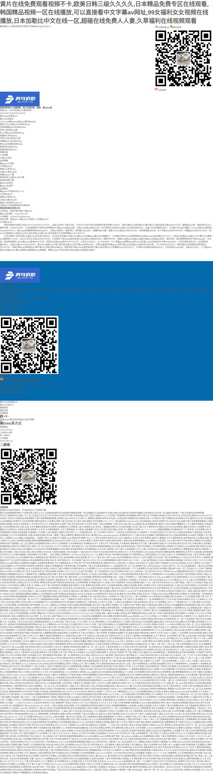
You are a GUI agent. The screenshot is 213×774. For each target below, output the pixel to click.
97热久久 (54, 543)
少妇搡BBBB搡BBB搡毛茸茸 (133, 608)
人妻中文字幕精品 (58, 675)
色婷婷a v (149, 753)
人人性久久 (108, 692)
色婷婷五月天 (184, 761)
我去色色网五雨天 (33, 647)
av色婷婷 (132, 705)
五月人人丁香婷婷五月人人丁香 (181, 602)
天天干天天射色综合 (168, 761)
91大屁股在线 (75, 761)
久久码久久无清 (105, 602)
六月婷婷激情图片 (164, 608)
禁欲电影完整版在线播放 (27, 594)
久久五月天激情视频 (18, 535)
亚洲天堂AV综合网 (151, 711)
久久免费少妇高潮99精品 (101, 630)
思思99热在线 (151, 655)
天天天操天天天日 (132, 610)
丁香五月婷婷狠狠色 (40, 697)
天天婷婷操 (105, 610)
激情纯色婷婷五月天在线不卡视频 (24, 692)
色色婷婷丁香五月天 (195, 619)
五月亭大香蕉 (84, 541)
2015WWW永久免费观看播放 (45, 549)
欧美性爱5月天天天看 (155, 680)
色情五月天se (153, 638)
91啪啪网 (206, 557)
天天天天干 (196, 557)
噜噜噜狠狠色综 (182, 672)
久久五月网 (124, 647)
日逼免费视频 (60, 644)
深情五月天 (137, 652)
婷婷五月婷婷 (144, 585)
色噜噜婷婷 (169, 722)
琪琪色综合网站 (62, 641)
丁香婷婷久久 (72, 669)
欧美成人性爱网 (193, 728)
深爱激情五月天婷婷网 (80, 700)
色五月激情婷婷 (164, 731)
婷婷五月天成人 (110, 518)
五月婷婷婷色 (23, 605)
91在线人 (121, 641)
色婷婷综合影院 (120, 616)
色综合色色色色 (153, 683)
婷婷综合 (123, 680)
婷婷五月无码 (164, 605)
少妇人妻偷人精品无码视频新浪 (48, 636)
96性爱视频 (127, 761)
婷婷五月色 (207, 633)
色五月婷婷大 (79, 652)
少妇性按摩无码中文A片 (128, 708)
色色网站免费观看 (180, 703)
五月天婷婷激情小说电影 (25, 613)
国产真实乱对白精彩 (158, 568)
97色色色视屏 (166, 756)
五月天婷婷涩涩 (114, 622)
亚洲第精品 (7, 521)
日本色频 (44, 692)
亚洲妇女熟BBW (105, 675)
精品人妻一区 (64, 655)
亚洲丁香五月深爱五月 (81, 719)
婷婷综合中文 (110, 563)
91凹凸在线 (148, 552)
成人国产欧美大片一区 (78, 546)
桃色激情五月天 (164, 664)
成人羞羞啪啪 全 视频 (122, 719)
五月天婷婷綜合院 (11, 527)
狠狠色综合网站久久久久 (123, 683)
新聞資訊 (4, 152)
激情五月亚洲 (43, 675)
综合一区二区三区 (90, 658)
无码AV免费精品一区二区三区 (41, 686)
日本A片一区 (39, 736)
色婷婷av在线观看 (192, 770)
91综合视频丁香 (202, 577)
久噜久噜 (106, 697)
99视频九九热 (164, 515)
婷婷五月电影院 (201, 549)
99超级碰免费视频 (45, 563)
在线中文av (111, 641)
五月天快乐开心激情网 (156, 549)
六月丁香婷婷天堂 (19, 756)
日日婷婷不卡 (83, 630)
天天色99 (102, 761)
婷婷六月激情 (111, 605)
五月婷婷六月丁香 (115, 596)
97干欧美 (71, 675)
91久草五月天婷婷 (87, 733)
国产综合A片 (14, 666)
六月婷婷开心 (130, 577)
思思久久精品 (72, 664)
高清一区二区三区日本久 (43, 546)
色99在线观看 (195, 633)
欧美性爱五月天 (146, 602)
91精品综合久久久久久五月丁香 (102, 703)
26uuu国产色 (82, 725)
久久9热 (82, 739)
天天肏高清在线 (175, 616)
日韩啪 (144, 658)
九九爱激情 (90, 568)
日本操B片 (50, 580)
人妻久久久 (190, 582)
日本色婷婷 (27, 728)
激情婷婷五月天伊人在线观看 (189, 552)
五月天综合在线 (172, 622)
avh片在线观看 (84, 577)
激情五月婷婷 (149, 725)
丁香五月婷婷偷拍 (171, 557)
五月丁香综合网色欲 (132, 739)
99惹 (30, 535)
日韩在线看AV (151, 555)
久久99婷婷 (188, 733)
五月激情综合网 (38, 745)
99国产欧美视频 (187, 745)
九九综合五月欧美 (177, 563)
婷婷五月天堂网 (27, 619)
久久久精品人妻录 (172, 708)
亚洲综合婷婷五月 (160, 521)
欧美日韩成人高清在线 (122, 541)
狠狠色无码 (159, 622)
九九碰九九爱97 (165, 555)
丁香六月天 (97, 599)
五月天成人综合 (190, 560)
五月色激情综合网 (142, 672)
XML (19, 392)
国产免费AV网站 (138, 605)
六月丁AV (83, 703)
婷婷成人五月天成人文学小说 (143, 580)
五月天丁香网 (196, 672)
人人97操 (169, 624)
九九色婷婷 (82, 610)
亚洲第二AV (164, 541)
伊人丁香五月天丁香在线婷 (106, 543)
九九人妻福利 (47, 761)
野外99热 (158, 619)
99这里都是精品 (188, 708)
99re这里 (116, 546)
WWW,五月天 (9, 594)
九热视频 (152, 664)
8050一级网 (186, 591)
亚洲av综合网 (15, 683)
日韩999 (38, 627)
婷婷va (196, 700)
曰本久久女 (5, 669)
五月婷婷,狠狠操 (114, 585)
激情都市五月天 (53, 731)
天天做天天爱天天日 (108, 538)
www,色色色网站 (186, 683)
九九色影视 (91, 767)
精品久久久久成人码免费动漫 (69, 638)
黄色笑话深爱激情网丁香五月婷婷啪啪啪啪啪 (36, 518)
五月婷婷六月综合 (39, 608)
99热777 (167, 633)
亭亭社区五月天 (38, 725)
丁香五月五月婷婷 (205, 566)
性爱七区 (200, 605)
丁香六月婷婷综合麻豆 (59, 750)
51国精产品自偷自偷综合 (201, 666)
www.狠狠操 (191, 608)
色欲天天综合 (122, 560)
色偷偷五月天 (117, 756)
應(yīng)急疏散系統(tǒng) (11, 144)
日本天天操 (25, 608)
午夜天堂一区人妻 (108, 661)
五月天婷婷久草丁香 (176, 636)
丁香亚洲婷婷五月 (19, 669)
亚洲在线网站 (62, 658)
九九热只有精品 (201, 655)
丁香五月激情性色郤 (174, 705)
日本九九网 (129, 619)
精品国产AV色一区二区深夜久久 (182, 568)
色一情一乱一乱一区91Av (160, 770)
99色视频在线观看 (119, 555)
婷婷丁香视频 (119, 630)
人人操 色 (132, 680)
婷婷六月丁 (123, 552)
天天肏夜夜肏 (145, 521)
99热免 (107, 541)
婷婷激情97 (100, 622)
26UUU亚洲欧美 (91, 736)
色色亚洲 (162, 697)
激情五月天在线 (155, 557)
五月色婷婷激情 (87, 753)
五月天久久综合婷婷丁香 (111, 739)
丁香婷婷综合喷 (20, 686)
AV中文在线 (62, 624)
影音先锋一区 (145, 647)
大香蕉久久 (148, 661)
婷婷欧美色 (198, 767)
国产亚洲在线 (164, 747)
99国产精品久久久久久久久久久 (65, 616)
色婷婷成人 (26, 524)
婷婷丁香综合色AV (117, 655)
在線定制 (162, 90)
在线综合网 (36, 571)
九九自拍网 (156, 728)
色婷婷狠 (63, 543)
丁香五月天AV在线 (24, 622)
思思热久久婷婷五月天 (21, 546)
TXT (26, 392)
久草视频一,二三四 (106, 725)
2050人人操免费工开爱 (96, 770)
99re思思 (75, 697)
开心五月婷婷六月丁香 (45, 733)
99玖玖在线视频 (62, 613)
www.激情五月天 (168, 577)
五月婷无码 (67, 683)
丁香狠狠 (106, 527)
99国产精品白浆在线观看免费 (137, 750)
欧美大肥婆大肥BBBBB (139, 633)
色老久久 (202, 678)
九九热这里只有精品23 (25, 630)
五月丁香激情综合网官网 (86, 705)
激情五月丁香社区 (159, 675)
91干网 (74, 563)
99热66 (180, 736)
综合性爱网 (145, 538)
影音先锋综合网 (100, 694)
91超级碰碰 (29, 538)
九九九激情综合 (49, 624)
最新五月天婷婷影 (198, 750)
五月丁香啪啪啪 (7, 630)
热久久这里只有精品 (144, 619)
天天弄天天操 (91, 524)
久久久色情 (76, 694)
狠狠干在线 (131, 717)
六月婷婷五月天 (203, 527)
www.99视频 (104, 736)
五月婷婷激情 (82, 582)
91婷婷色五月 (88, 527)
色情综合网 (144, 518)
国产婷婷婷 (35, 605)
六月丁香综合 (124, 605)
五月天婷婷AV (13, 585)
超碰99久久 (101, 515)
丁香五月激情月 (66, 535)
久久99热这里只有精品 (96, 608)
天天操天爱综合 (77, 568)
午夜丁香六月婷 (65, 652)
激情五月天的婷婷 (95, 521)
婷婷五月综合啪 (92, 689)
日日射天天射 (97, 541)
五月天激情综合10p (34, 678)
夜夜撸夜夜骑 (93, 661)
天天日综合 (68, 588)
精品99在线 (116, 664)
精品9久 (6, 549)
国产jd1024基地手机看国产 (181, 532)
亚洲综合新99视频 (73, 678)
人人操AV (117, 602)
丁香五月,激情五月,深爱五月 (93, 714)
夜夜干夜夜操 (113, 714)
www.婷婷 (71, 538)
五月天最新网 (96, 666)
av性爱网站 (96, 700)
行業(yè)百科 (5, 158)
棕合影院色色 (168, 585)
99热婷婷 (76, 714)
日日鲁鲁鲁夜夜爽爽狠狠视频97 (88, 680)
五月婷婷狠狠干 (53, 529)
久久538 (141, 680)
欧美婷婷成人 (60, 672)
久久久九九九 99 (72, 571)
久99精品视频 (129, 694)
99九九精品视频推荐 (178, 535)
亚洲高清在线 (57, 630)
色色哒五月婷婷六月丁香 (120, 652)
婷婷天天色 (68, 759)
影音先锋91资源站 (15, 582)
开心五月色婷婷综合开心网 (57, 602)
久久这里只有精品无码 (102, 747)
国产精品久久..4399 (135, 655)
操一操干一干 (139, 761)
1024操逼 (20, 764)
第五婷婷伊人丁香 (29, 666)
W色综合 (159, 739)
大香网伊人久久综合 (18, 591)
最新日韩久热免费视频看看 (194, 521)
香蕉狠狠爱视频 (167, 719)
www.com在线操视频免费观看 (71, 742)
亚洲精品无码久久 (97, 582)
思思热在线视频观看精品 (100, 546)
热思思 (205, 694)
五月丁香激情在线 (121, 675)
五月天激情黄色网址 (144, 692)
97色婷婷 (62, 605)
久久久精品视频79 (53, 524)
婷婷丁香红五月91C (22, 731)
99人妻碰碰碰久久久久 (124, 692)
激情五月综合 (189, 527)
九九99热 (137, 686)
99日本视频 (47, 647)
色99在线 (4, 636)
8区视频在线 (130, 532)
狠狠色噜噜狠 (164, 529)
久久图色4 (36, 585)
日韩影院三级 (75, 527)
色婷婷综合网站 (18, 711)
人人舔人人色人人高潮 (188, 661)
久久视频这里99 (70, 636)
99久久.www (55, 764)
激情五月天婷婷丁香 (93, 591)
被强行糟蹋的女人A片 (181, 524)
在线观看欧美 (147, 636)
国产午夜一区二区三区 (193, 689)
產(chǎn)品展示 (7, 119)
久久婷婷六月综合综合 (132, 622)
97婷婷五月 (49, 678)
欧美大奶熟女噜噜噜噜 (87, 675)
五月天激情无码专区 (79, 750)
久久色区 (92, 574)
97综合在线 (186, 515)
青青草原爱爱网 (23, 577)
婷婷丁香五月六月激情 (147, 515)
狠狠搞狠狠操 (21, 596)
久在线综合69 (181, 669)
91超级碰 (112, 770)
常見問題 (4, 161)
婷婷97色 (113, 552)
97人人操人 (202, 638)
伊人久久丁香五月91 (97, 557)
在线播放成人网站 (130, 602)
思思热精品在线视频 (151, 686)
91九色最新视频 (121, 624)
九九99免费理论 (150, 697)
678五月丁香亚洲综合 (171, 686)
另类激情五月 (142, 568)
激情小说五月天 (70, 747)
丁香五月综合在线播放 (144, 535)
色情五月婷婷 (152, 742)
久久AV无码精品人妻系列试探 (151, 627)
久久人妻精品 (139, 742)
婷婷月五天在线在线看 (121, 527)
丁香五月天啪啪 (143, 546)
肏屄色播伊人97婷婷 (184, 613)
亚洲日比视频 (191, 692)
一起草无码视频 (16, 742)
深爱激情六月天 (92, 529)
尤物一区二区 (192, 624)
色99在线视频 (176, 527)
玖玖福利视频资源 (62, 708)
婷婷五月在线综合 (15, 770)
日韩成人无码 (85, 764)
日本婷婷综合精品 (39, 773)
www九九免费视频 (28, 675)
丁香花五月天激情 (168, 666)
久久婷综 (26, 672)
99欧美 (49, 736)
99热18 (16, 524)
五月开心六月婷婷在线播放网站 (27, 700)
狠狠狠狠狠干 (109, 717)
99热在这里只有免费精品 (54, 664)
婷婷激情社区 (158, 599)
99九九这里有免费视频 (36, 722)
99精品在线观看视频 (68, 619)
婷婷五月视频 (195, 669)
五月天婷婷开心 (178, 641)
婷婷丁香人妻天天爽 (68, 577)
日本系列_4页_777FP (183, 655)
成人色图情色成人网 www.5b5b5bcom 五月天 (29, 705)
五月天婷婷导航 (158, 546)
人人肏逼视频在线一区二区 (88, 532)
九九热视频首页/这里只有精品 (52, 594)
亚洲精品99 (88, 543)
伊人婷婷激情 (117, 610)
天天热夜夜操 (193, 594)
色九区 (122, 658)
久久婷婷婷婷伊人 (180, 664)
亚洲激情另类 (151, 524)
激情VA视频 (66, 714)
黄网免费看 (43, 714)
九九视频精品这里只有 (52, 759)
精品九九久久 (78, 722)
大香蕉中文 (78, 683)
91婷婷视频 (20, 719)
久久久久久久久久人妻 (41, 650)
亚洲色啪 (195, 742)
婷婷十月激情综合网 (42, 728)
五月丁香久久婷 (144, 717)
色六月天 (26, 571)
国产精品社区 (189, 538)
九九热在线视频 (32, 689)
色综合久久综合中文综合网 (96, 552)
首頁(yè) (13, 219)
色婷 (150, 613)
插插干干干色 (125, 666)
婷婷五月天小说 (69, 610)
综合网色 (30, 566)
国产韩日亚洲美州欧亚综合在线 (196, 717)
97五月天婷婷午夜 (77, 661)
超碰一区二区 (19, 678)
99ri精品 (200, 538)
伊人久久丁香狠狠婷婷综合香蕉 (45, 599)
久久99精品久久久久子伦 (162, 694)
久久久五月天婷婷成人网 (165, 630)
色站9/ (3, 694)
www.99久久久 (52, 661)
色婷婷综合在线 (174, 717)
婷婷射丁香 (205, 630)
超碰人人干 (130, 568)
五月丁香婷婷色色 (174, 538)
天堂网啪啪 (107, 700)
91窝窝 (156, 669)
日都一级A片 (35, 759)
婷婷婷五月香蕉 (192, 630)
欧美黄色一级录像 (175, 697)
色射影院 (11, 577)
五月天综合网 (119, 753)
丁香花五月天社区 (165, 714)
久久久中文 (199, 613)
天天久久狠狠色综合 (9, 515)
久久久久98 (61, 733)
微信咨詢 (177, 27)
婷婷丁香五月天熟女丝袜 (73, 524)
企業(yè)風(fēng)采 (8, 172)
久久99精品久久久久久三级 (180, 580)
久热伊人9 (120, 717)
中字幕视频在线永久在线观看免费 (66, 666)
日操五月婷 (166, 711)
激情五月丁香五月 (70, 739)
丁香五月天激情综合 (15, 689)
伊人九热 (126, 664)
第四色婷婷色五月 (149, 678)
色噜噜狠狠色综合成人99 (170, 610)
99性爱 (19, 638)
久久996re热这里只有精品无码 (55, 700)
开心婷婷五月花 (201, 650)
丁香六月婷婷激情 (183, 644)
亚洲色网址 (78, 515)
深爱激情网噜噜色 (119, 705)
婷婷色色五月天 (56, 557)
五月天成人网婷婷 (105, 549)
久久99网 (64, 661)
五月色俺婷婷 (11, 650)
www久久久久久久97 (80, 613)
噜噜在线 (41, 613)
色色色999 (156, 647)
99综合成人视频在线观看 (54, 552)
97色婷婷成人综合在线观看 (127, 582)
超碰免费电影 (64, 694)
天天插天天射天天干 (159, 532)
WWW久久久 (74, 518)
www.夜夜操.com (135, 616)
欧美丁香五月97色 (97, 669)
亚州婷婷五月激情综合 (58, 527)
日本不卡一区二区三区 (195, 725)
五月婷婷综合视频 (17, 610)
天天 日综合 (89, 515)
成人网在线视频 (49, 571)
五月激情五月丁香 (76, 633)
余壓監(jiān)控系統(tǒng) (11, 141)
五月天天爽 (137, 747)
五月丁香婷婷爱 (135, 711)
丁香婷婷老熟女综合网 (176, 652)
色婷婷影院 (145, 708)
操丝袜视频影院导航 (50, 711)
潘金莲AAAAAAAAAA (128, 521)
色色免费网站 (6, 686)
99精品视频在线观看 (173, 560)
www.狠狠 (18, 538)
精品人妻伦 (107, 613)
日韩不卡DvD (88, 622)
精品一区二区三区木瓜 (61, 767)
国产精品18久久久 (175, 638)
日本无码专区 (101, 742)
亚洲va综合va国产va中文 (66, 541)
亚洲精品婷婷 (94, 610)
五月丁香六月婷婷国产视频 (60, 608)
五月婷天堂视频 (102, 644)
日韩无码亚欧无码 (8, 750)
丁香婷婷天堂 (30, 574)
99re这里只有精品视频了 (97, 652)
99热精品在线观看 (181, 756)
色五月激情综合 (61, 761)
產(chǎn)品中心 (7, 405)
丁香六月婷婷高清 (139, 664)
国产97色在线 (75, 711)
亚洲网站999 (112, 669)
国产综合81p (154, 566)
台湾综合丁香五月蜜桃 (59, 568)
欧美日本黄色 (36, 644)
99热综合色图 (23, 529)
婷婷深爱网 (182, 577)
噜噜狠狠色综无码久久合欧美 (190, 571)
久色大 (93, 560)
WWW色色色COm (82, 588)
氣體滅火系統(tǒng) (8, 136)
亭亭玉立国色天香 (40, 750)
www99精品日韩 (191, 546)
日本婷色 (11, 622)
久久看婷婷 (28, 588)
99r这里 (180, 630)
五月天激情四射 (116, 638)
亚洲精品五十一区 (143, 599)
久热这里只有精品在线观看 (53, 669)
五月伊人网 (187, 686)
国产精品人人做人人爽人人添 (146, 719)
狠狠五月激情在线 (78, 602)
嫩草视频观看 (193, 759)
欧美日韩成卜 (160, 767)
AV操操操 (163, 742)
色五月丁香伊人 (138, 714)
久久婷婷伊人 (143, 532)
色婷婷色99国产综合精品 (44, 770)
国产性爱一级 (24, 599)
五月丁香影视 (30, 753)
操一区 (175, 683)
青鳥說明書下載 (7, 180)
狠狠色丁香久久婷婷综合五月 (133, 650)
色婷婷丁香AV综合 (112, 588)
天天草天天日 (38, 524)
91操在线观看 (19, 555)
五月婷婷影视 (156, 574)
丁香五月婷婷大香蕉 (202, 555)
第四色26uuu (170, 571)
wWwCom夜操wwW (133, 736)
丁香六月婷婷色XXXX (143, 596)
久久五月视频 (138, 666)
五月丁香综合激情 (26, 733)
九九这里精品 (160, 602)
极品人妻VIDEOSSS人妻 (97, 655)
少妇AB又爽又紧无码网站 (85, 731)
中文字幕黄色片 (22, 644)
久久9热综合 (155, 518)
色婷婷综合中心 (126, 535)
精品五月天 (164, 527)
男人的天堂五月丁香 (125, 733)
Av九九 (191, 577)
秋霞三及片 (144, 574)
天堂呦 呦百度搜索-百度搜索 (23, 532)
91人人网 (94, 538)
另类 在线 (24, 527)
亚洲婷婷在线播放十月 (118, 633)
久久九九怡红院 (121, 731)
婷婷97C (188, 697)
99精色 (209, 725)
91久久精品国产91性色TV (104, 711)
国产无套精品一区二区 (17, 543)
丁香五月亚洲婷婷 (105, 624)
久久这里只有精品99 (20, 560)
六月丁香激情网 (169, 753)
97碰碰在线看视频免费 (172, 647)
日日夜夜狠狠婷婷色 (75, 689)
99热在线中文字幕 (179, 541)
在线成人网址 (202, 574)
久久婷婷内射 (171, 658)
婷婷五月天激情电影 (115, 728)
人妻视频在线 (24, 661)
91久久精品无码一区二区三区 (188, 694)
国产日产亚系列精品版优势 (91, 563)
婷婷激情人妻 (168, 672)
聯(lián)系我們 (6, 183)
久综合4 (164, 566)
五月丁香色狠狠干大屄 (127, 627)
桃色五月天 (130, 728)
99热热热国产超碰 (21, 633)
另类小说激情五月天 (20, 616)
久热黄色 (51, 521)
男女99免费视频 (78, 708)
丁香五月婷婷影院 (168, 736)
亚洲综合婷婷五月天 (186, 599)
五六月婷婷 (162, 616)
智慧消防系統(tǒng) (8, 147)
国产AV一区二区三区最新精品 (182, 566)
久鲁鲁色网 (140, 683)
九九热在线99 (143, 689)
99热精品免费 (54, 683)
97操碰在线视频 (191, 647)
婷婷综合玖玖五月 (148, 588)
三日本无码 (85, 616)
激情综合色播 (201, 733)
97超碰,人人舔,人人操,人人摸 (191, 658)
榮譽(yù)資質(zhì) (7, 169)
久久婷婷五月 (174, 742)
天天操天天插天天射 (48, 591)
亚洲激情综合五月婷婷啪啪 (59, 722)
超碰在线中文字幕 (201, 697)
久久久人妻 (140, 549)
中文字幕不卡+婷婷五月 (10, 728)
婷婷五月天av (41, 683)
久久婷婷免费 (136, 759)
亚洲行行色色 (46, 689)
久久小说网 (166, 683)
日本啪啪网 (148, 622)
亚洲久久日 (125, 714)
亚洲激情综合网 (42, 543)
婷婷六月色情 (153, 756)
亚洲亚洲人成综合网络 (185, 574)
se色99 (16, 652)
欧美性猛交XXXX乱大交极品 (79, 594)
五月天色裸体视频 (70, 764)
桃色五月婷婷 (75, 658)
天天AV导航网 (135, 552)
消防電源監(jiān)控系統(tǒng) (13, 127)
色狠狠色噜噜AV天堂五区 (135, 756)
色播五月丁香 (190, 638)
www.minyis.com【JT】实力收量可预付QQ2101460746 (28, 717)
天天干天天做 (55, 739)
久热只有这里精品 (97, 728)
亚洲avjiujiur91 (85, 747)
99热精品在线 (141, 644)
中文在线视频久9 (174, 549)
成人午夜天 (31, 610)
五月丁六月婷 (30, 638)
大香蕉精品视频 (44, 574)
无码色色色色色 (128, 546)
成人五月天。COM (137, 560)
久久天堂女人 (204, 692)
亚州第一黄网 (52, 535)
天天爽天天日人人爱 (175, 650)
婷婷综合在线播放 (162, 596)
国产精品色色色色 (17, 722)
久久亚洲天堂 (57, 622)
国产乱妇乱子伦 (184, 543)
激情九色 (114, 722)
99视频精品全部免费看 (23, 627)
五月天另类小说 (165, 655)
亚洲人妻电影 (91, 535)
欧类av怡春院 (194, 541)
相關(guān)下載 (7, 175)
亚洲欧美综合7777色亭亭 (182, 529)
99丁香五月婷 (79, 521)
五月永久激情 (28, 641)
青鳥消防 (15, 390)
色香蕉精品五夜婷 (151, 736)
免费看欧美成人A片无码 (99, 750)
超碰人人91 (145, 582)
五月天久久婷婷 (104, 683)
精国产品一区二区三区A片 (93, 647)
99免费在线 (179, 624)
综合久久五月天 (140, 557)
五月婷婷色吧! (169, 619)
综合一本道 (118, 577)
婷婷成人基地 (114, 745)
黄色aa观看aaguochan (174, 692)
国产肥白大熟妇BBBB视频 (16, 714)
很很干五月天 (156, 633)
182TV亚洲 (63, 591)
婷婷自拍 (198, 532)
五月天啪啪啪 (38, 602)
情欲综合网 (79, 535)
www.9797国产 (109, 678)
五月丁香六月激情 (87, 664)
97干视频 (45, 764)
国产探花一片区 (43, 767)
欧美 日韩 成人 (48, 747)
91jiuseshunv (40, 588)
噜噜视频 (28, 770)
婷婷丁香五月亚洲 (64, 521)
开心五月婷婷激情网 (106, 560)
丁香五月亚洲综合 (32, 761)
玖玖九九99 (197, 644)
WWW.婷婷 (64, 549)
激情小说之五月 (38, 661)
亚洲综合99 (156, 672)
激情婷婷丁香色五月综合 (67, 703)
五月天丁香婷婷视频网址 (200, 747)
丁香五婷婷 (142, 577)
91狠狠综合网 (199, 722)
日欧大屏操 (48, 644)
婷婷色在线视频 (78, 770)
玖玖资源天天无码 (170, 759)
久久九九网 (8, 613)
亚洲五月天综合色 (181, 750)
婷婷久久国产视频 (136, 722)
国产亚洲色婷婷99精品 (201, 627)
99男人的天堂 (58, 627)
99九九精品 (95, 613)
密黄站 (31, 543)
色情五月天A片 (143, 594)
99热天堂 (134, 647)
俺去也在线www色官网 (23, 580)
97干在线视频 (19, 566)
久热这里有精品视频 (129, 574)
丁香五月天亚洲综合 (160, 582)
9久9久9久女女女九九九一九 (84, 555)
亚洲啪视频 (208, 552)
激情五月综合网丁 (67, 532)
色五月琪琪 (39, 580)
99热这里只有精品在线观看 (97, 722)
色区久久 (33, 714)
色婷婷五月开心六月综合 (140, 624)
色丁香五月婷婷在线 (122, 747)
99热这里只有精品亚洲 (128, 518)
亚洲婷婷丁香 (17, 697)
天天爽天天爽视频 (105, 731)
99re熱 (187, 764)
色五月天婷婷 (117, 571)
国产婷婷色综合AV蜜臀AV (173, 728)
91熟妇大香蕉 (92, 708)
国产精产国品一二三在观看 (176, 739)
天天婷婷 (11, 764)
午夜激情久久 (9, 638)
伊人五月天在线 (7, 557)
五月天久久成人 (12, 675)
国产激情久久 (83, 538)
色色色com (162, 580)
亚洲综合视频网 (135, 697)
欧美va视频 (14, 608)
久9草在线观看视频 (28, 680)
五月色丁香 (137, 527)
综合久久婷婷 (13, 680)
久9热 (177, 585)
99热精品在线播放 (28, 563)
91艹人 (158, 753)
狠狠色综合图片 (133, 630)
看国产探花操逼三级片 (143, 767)
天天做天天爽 (6, 627)
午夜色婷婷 (187, 767)
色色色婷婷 (204, 641)
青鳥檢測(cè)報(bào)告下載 (12, 177)
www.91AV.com (114, 761)
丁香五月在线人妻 (21, 552)
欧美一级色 (203, 608)
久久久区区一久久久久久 (196, 736)
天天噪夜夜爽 (59, 689)
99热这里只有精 (173, 591)
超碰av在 (90, 742)
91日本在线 (98, 636)
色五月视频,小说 (154, 764)
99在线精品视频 (196, 588)
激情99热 (179, 719)
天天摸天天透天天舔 (130, 588)
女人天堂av (73, 733)
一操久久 (170, 680)
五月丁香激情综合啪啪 (47, 596)
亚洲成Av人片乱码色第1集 (120, 767)
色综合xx (32, 596)
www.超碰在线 (137, 524)
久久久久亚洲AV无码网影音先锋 (110, 568)
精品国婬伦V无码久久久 (110, 689)
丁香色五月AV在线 (159, 594)
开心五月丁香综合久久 (113, 619)
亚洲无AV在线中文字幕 (62, 515)
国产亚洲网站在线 (60, 753)
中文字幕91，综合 (46, 555)
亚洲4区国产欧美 (33, 747)
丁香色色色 (92, 602)
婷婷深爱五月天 (78, 655)
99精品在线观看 (129, 585)
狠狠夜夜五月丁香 (138, 543)
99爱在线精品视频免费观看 (79, 605)
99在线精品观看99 (82, 759)
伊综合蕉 (198, 753)
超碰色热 (93, 725)
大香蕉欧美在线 (41, 557)
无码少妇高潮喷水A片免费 (155, 745)
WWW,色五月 (102, 638)
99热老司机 (178, 770)
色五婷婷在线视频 (162, 641)
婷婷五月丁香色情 (156, 658)
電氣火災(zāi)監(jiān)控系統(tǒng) (15, 124)
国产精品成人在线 (155, 560)
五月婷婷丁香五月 (149, 610)
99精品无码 (152, 605)
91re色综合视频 (7, 596)
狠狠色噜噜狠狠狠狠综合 (43, 541)
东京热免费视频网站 (198, 731)
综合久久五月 (154, 577)
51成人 (27, 697)
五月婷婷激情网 (129, 689)
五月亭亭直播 (178, 711)
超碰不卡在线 (152, 761)
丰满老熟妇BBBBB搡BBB (76, 728)
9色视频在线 (35, 633)
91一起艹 (181, 619)
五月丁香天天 (160, 636)
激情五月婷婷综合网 (154, 722)
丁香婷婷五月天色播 (29, 652)
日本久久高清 (158, 705)
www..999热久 (38, 731)
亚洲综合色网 (39, 535)
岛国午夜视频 (81, 557)
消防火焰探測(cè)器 (8, 130)
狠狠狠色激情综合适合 (142, 669)
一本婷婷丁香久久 (43, 538)
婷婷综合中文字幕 (40, 739)
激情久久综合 (164, 524)
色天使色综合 (28, 683)
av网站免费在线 (44, 753)
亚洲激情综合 (126, 557)
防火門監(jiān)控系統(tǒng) (12, 133)
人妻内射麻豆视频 (155, 543)
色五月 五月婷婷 (31, 582)
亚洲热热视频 (97, 588)
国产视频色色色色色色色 (64, 582)
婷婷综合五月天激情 (48, 652)
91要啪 (188, 711)
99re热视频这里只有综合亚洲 (106, 594)
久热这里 (151, 608)
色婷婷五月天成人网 (156, 650)
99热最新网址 (158, 652)
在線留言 (4, 189)
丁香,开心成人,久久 (72, 622)
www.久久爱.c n (115, 694)
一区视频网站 (206, 594)
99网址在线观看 (144, 705)
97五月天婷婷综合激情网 (31, 694)
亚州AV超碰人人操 (75, 552)
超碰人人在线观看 (180, 633)
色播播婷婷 (96, 616)
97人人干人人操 (111, 521)
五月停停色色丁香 (25, 736)
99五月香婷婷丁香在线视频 (197, 675)
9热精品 (85, 666)
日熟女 (50, 708)
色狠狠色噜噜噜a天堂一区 (46, 619)
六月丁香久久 (128, 599)
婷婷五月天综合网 (23, 602)
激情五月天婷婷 (16, 753)
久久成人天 (179, 714)
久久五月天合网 (90, 761)
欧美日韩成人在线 (77, 585)
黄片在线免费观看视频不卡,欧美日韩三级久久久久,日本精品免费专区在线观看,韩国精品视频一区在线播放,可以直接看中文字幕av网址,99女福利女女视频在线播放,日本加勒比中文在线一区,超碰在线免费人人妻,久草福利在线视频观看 (104, 12)
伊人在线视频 (34, 669)
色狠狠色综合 (89, 638)
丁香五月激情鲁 (105, 524)
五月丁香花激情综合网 (47, 655)
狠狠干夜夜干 (24, 745)
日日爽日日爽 (105, 529)
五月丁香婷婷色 (68, 529)
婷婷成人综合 (49, 703)
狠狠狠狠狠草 (147, 630)
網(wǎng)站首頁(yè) (9, 116)
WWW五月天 (175, 521)
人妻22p (42, 708)
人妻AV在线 (131, 770)
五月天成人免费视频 (116, 515)
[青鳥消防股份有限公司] (106, 99)
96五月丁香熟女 (193, 563)
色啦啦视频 (75, 647)
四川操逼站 (53, 532)
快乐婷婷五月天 (182, 518)
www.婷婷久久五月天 (91, 678)
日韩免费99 (54, 714)
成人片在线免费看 (8, 605)
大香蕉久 (9, 538)
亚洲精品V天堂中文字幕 (19, 725)
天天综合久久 (6, 555)
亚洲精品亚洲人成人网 (111, 764)
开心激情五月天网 (132, 529)
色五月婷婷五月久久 (114, 636)
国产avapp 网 (113, 557)
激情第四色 (188, 549)
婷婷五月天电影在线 (61, 650)
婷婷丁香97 (114, 574)
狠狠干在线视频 (29, 655)
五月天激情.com (143, 728)
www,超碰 (19, 647)
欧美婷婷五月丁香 (17, 636)
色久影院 (44, 568)
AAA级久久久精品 (13, 571)
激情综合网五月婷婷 (177, 594)
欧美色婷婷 (62, 633)
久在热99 (50, 613)
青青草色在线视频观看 (102, 577)
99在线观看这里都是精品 (112, 672)
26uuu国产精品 (12, 563)
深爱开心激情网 (158, 538)
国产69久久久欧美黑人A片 (49, 610)
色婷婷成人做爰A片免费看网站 (49, 566)
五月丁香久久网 (33, 764)
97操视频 (121, 770)
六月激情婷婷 (191, 719)
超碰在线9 (173, 678)
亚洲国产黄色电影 (137, 731)
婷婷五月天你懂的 (188, 622)
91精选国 (164, 563)
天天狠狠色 (124, 543)
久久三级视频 (171, 627)
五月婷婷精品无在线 (183, 555)
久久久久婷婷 (61, 546)
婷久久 (84, 518)
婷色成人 (7, 664)
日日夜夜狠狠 (128, 644)
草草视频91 (171, 700)
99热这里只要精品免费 (164, 552)
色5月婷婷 (202, 719)
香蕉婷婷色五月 (150, 747)
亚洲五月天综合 (174, 767)
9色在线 (49, 745)
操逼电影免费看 (133, 658)
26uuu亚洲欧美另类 (24, 557)
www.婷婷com (152, 541)
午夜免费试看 (70, 566)
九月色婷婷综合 (55, 588)
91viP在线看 (168, 574)
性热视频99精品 (143, 694)
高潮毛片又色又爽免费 (23, 521)
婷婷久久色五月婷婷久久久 (144, 700)
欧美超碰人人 (125, 669)
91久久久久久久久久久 (13, 761)
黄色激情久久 (58, 728)
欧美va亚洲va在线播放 (21, 549)
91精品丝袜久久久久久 (161, 750)
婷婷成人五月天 (38, 529)
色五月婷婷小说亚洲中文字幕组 (42, 756)
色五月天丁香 (99, 605)
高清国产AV (97, 619)
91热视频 (35, 568)
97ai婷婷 (161, 700)
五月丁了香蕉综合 (68, 599)
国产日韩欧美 (168, 518)
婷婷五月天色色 (203, 602)
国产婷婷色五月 (66, 680)
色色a (98, 527)
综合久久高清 (75, 717)
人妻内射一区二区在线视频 (120, 742)
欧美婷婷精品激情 (75, 736)
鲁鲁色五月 (12, 661)
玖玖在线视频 (6, 633)
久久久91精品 (150, 616)
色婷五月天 (203, 616)
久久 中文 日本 (46, 672)
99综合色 (35, 672)
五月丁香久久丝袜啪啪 (124, 549)
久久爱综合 (164, 733)
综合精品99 (52, 742)
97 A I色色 (128, 672)
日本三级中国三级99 (97, 596)
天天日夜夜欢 (183, 666)
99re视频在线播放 (78, 641)
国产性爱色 (163, 678)
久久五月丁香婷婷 (67, 725)
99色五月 (175, 515)
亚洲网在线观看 (103, 686)
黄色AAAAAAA (198, 515)
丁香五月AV (118, 524)
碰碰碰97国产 (90, 683)
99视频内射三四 (28, 767)
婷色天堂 (49, 560)
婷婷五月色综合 (24, 750)
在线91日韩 (154, 563)
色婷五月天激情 (197, 739)
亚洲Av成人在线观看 (22, 739)
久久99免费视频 (167, 669)
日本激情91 (102, 767)
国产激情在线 (163, 588)
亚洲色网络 (69, 557)
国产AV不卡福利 (85, 636)
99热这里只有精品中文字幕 (85, 580)
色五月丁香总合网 (125, 678)
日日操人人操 (44, 666)
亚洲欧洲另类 (37, 577)
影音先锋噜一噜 (61, 717)
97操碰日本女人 (108, 627)
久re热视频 (72, 672)
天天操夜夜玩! (205, 624)
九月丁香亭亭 (60, 736)
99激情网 (204, 664)
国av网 (127, 524)
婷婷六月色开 (107, 532)
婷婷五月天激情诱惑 (112, 599)
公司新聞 (4, 155)
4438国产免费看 (195, 535)
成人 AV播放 (173, 745)
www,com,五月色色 (103, 753)
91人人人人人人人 (149, 529)
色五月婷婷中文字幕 (122, 700)
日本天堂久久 (142, 563)
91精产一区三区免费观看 (165, 661)
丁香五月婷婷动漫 (112, 759)
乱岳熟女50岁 (130, 638)
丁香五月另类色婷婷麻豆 (98, 566)
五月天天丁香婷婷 (132, 636)
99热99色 (121, 563)
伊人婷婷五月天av (183, 722)
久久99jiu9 (185, 557)
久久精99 (130, 563)
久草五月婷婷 (36, 552)
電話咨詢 (4, 410)
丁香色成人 (202, 708)
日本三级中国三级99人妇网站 (128, 725)
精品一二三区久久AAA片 (20, 703)
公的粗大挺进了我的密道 (186, 680)
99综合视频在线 (152, 666)
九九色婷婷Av (13, 619)
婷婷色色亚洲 (46, 582)
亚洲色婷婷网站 (37, 560)
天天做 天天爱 (112, 650)
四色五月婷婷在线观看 (21, 541)
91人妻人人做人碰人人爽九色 (161, 644)
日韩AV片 (83, 669)
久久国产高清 (13, 694)
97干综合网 (159, 591)
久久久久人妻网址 (49, 605)
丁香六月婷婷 (101, 633)
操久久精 (47, 627)
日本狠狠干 (194, 664)
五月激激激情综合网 (12, 672)
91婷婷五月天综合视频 (90, 697)
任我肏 (137, 678)
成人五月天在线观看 (179, 588)
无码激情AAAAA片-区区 (75, 745)
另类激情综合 (179, 608)
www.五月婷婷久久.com (81, 650)
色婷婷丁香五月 (82, 560)
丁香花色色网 (112, 647)
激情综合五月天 (175, 689)
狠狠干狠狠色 (198, 524)
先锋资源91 (197, 543)
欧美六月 (110, 582)
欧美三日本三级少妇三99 (76, 627)
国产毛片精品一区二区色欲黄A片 (95, 571)
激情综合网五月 (43, 630)
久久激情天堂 (75, 624)
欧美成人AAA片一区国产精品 (140, 641)
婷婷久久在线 (148, 739)
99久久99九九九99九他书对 (74, 692)
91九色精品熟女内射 (46, 638)
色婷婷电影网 (55, 692)
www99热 (185, 742)
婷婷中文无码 (104, 705)
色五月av (128, 596)
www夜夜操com (7, 719)
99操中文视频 (192, 641)
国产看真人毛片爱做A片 (132, 745)
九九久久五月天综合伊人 (35, 742)
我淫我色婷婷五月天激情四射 (83, 549)
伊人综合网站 (170, 543)
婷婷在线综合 (40, 521)
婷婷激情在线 (162, 535)
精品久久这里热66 (8, 529)
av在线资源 (191, 636)
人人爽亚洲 (119, 532)
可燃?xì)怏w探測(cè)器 (10, 138)
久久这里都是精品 (185, 753)
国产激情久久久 (19, 664)
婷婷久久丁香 (112, 658)
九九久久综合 (70, 630)
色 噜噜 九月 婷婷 (22, 658)
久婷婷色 (82, 672)
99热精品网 (198, 686)
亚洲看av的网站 (120, 613)
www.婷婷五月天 (110, 680)
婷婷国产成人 (141, 566)
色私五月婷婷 (157, 708)
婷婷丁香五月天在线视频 (63, 574)
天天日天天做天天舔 (152, 759)
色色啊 (102, 658)
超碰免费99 (89, 644)
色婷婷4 (60, 571)
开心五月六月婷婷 (13, 655)
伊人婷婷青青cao (136, 555)
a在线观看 (61, 756)
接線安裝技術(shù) (8, 149)
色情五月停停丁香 (134, 661)
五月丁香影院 (124, 538)
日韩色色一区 (141, 571)
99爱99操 (121, 661)
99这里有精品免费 (203, 683)
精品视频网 (169, 613)
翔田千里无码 (81, 574)
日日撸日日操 (24, 650)
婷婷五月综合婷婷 (75, 644)
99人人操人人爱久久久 (108, 580)
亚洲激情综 (131, 515)
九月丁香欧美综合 (62, 563)
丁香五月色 (153, 733)
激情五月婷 (25, 585)
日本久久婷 (156, 585)
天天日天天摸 (85, 619)
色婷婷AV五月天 (185, 700)
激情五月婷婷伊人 (63, 555)
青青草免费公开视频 (67, 596)
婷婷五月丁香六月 (119, 697)
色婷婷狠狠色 (139, 541)
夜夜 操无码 (179, 725)
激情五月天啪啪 (38, 658)
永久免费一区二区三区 (40, 616)
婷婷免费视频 (113, 608)
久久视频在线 (94, 627)
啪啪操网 (191, 652)
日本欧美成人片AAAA (105, 733)
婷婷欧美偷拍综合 (42, 622)
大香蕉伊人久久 (190, 616)
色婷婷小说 (62, 518)
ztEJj (27, 568)
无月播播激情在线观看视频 (183, 605)
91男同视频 (31, 555)
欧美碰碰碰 (87, 694)
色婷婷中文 (171, 546)
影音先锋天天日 (146, 591)
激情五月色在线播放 (96, 641)
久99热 (29, 636)
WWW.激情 (107, 616)
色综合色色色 (93, 739)
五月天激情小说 (202, 529)
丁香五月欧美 (57, 705)
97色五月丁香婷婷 (61, 647)
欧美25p (182, 759)
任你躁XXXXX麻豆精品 (173, 764)
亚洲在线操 (190, 714)
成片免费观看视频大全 (48, 680)
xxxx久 (163, 638)
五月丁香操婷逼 (191, 705)
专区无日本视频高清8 (19, 759)
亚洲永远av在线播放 (135, 753)
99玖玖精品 (102, 574)
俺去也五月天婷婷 (128, 594)
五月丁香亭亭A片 (150, 527)
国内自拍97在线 (110, 666)
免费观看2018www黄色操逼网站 (145, 703)
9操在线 (196, 591)
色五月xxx (50, 658)
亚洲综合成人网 (76, 591)
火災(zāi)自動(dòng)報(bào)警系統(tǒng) (18, 122)
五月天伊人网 (184, 627)
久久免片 (123, 722)
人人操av (64, 711)
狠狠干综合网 (79, 608)
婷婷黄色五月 (52, 725)
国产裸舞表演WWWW (137, 613)
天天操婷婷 (82, 566)
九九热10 (135, 538)
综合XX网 (141, 638)
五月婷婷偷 (74, 753)
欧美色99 (84, 756)
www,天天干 (133, 591)
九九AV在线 (170, 599)
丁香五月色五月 (63, 770)
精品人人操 (33, 591)
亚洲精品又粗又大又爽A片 (115, 591)
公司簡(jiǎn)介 (6, 166)
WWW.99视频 (67, 731)
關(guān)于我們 (7, 163)
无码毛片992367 (155, 571)
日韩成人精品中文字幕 (60, 697)
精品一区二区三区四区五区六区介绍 (35, 515)
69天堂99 (158, 692)
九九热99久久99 (34, 664)
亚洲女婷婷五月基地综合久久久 (41, 719)
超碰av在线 (117, 529)
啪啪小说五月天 (159, 717)
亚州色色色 (87, 711)
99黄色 (180, 546)
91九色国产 (14, 708)
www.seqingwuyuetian (108, 535)
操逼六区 (147, 652)
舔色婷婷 (17, 641)
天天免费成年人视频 (65, 686)
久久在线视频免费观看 (102, 719)
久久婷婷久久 (202, 599)
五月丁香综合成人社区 (85, 686)
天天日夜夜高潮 (103, 664)
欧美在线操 (151, 714)
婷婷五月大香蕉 (95, 692)
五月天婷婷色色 (75, 543)
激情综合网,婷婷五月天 (96, 585)
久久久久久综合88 (199, 764)
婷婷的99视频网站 (158, 689)
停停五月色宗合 (84, 599)
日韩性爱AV (115, 644)
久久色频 (96, 764)
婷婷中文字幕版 (59, 538)
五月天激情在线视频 (38, 527)
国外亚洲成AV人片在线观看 (12, 568)
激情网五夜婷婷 (95, 518)
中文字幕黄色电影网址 (140, 675)
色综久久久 (129, 571)
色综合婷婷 (69, 705)
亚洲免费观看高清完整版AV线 (28, 624)
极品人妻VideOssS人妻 (121, 686)
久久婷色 (80, 529)
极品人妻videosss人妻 (100, 756)
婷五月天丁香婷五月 (16, 747)
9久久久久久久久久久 (44, 641)
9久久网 (205, 563)
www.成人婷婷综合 (28, 708)
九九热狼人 (42, 532)
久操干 (59, 747)
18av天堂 (189, 650)
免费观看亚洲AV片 (15, 574)
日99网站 (89, 633)
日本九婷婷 (187, 610)
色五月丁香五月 (51, 577)
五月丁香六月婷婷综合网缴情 (55, 585)
